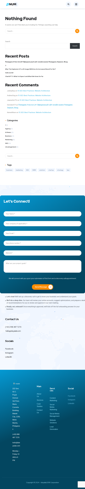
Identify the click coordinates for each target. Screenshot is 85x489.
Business (8, 136)
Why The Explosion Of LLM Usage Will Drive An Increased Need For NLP (30, 69)
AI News (8, 132)
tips (68, 170)
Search (7, 41)
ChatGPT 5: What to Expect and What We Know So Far (24, 76)
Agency (8, 129)
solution (42, 170)
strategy (60, 170)
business (9, 170)
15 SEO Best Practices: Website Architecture (34, 91)
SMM (34, 170)
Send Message (41, 287)
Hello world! (9, 73)
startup (51, 170)
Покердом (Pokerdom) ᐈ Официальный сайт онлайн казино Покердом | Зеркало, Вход (36, 62)
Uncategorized (10, 147)
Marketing (8, 140)
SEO (6, 143)
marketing (19, 170)
